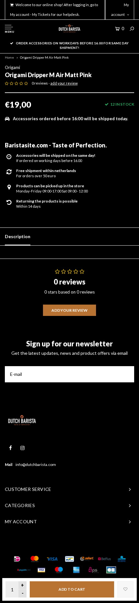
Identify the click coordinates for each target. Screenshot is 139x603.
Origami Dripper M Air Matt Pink (44, 57)
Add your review (69, 310)
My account (120, 10)
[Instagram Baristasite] (22, 448)
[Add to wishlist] (125, 589)
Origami (12, 67)
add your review (64, 83)
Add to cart (72, 589)
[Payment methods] (17, 558)
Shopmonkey (103, 546)
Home (9, 57)
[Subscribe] (126, 374)
